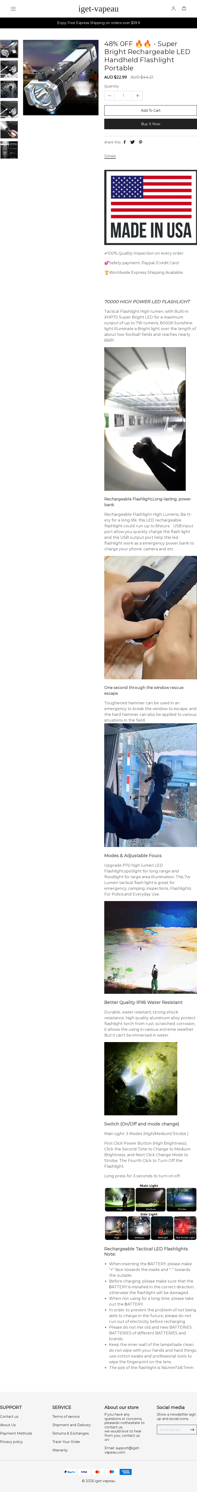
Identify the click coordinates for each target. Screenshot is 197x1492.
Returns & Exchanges (70, 1433)
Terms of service (66, 1416)
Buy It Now (150, 124)
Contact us (9, 1416)
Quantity (111, 86)
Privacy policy (11, 1442)
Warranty (60, 1450)
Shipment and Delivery (71, 1425)
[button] (9, 155)
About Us (8, 1425)
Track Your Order (66, 1442)
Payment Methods (16, 1433)
